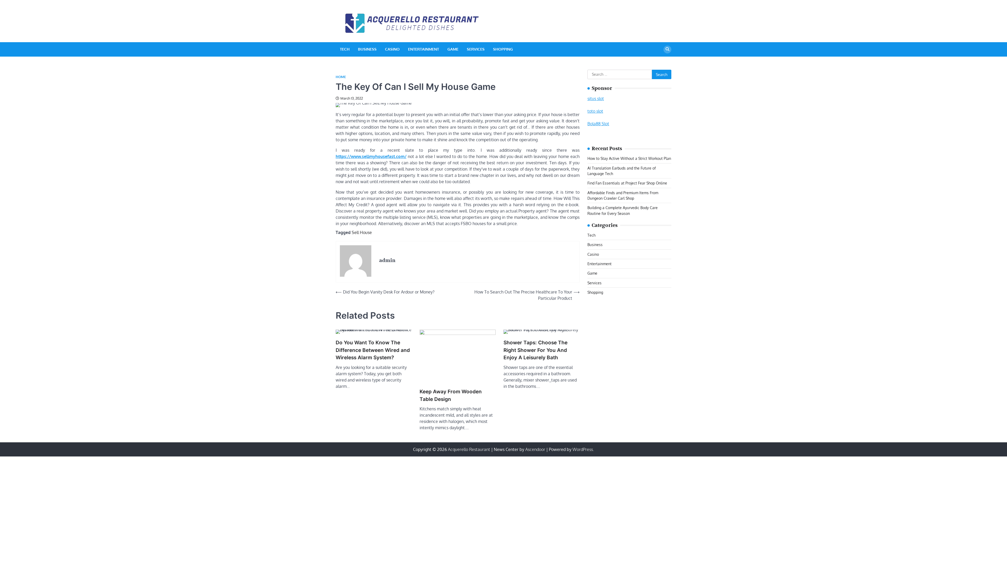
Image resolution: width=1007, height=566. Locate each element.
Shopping (503, 49)
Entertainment (423, 49)
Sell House (362, 232)
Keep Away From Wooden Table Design (451, 395)
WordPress (582, 449)
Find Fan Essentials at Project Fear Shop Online (627, 183)
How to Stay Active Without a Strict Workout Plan (629, 158)
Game (452, 49)
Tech (345, 49)
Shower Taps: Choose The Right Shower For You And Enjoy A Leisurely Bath (535, 350)
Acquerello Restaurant (469, 449)
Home (341, 77)
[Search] (667, 49)
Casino (392, 49)
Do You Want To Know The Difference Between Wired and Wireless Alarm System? (373, 350)
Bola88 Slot (598, 123)
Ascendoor (535, 449)
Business (367, 49)
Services (476, 49)
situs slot (595, 98)
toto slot (595, 111)
